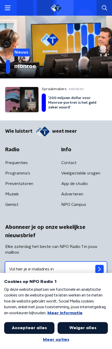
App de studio (74, 184)
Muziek (12, 194)
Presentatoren (19, 184)
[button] (8, 8)
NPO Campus (73, 204)
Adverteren (72, 194)
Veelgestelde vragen (80, 173)
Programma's (17, 173)
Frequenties (16, 163)
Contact (69, 163)
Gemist (11, 204)
